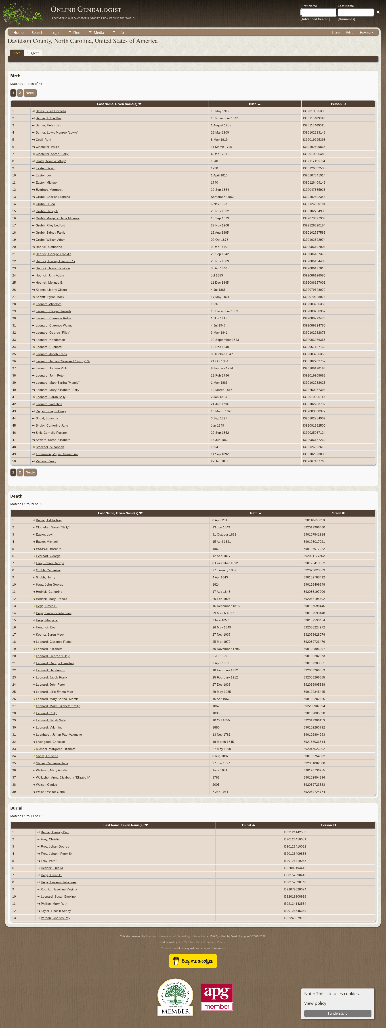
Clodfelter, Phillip (47, 147)
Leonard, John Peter (50, 375)
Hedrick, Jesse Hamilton (53, 268)
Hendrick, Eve (46, 627)
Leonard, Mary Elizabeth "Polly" (58, 390)
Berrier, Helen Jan (48, 125)
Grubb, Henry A (47, 211)
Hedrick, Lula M (52, 868)
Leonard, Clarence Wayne (54, 325)
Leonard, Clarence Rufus (53, 318)
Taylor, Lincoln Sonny (56, 911)
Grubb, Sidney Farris (50, 232)
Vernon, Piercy (46, 461)
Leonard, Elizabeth (49, 649)
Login (56, 32)
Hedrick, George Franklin (53, 254)
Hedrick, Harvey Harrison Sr (55, 261)
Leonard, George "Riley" (53, 332)
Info (120, 32)
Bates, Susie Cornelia (51, 111)
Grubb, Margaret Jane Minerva (58, 218)
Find (76, 32)
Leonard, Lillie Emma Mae (54, 691)
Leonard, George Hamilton (55, 663)
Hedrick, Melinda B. (49, 282)
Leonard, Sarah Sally (50, 397)
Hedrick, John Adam (50, 275)
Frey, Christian (51, 839)
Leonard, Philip (46, 713)
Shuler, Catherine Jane (52, 425)
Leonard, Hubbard (49, 347)
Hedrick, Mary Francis (51, 599)
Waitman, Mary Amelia (51, 770)
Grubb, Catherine (48, 570)
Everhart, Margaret (49, 189)
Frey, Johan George (50, 563)
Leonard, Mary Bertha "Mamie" (58, 382)
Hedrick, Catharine (49, 247)
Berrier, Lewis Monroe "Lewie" (57, 132)
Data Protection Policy (210, 942)
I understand (338, 1013)
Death (253, 513)
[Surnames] (346, 19)
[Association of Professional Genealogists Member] (217, 1011)
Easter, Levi (44, 175)
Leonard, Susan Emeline (58, 896)
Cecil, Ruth (43, 139)
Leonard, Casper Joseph (53, 311)
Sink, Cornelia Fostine (51, 432)
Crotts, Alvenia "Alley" (51, 161)
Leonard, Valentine (49, 404)
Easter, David (45, 168)
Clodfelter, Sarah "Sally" (52, 154)
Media (99, 32)
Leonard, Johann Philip (52, 368)
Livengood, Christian (50, 741)
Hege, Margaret (47, 620)
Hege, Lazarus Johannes (53, 613)
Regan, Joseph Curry (51, 411)
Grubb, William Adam (50, 239)
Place (17, 53)
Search (37, 32)
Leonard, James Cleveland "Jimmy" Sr (63, 361)
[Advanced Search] (315, 19)
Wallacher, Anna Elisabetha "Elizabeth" (63, 777)
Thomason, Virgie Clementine (57, 454)
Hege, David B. (46, 606)
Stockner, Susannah (50, 447)
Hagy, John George (49, 584)
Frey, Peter (49, 861)
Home (18, 32)
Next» (30, 93)
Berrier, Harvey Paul (55, 832)
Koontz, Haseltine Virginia (59, 889)
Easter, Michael (46, 182)
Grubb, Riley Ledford (50, 225)
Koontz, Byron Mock (50, 297)
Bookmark (366, 32)
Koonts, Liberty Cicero (51, 289)
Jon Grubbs (185, 942)
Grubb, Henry (45, 577)
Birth (253, 104)
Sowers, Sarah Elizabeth (53, 440)
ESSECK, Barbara (48, 549)
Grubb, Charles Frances (53, 197)
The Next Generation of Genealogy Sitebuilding (176, 936)
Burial (247, 825)
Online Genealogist (86, 8)
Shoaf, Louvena (47, 418)
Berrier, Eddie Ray (48, 118)
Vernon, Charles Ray (55, 918)
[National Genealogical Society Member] (175, 1021)
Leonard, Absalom (48, 304)
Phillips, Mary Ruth (54, 903)
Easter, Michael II (48, 541)
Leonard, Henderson (50, 339)
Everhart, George (48, 556)
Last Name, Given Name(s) (117, 104)
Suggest (33, 53)
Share (336, 32)
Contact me (168, 948)
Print (349, 32)
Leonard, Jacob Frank (51, 354)
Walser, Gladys (46, 784)
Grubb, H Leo (45, 204)
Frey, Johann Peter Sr (56, 853)
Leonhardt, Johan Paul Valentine (59, 734)
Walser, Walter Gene (50, 792)
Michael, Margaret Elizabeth (56, 749)
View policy (315, 1003)
